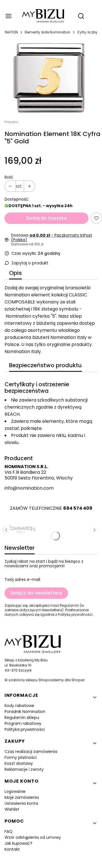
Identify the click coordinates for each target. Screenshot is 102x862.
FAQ (8, 831)
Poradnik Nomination (25, 711)
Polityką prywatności (75, 614)
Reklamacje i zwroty (24, 769)
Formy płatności (21, 757)
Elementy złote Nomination (47, 32)
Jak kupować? (18, 843)
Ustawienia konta (21, 803)
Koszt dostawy (19, 763)
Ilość (9, 177)
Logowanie (15, 791)
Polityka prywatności (25, 729)
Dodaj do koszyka (46, 218)
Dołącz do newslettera (36, 593)
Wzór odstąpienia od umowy (33, 837)
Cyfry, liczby (87, 32)
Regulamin (69, 605)
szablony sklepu (23, 680)
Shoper (78, 680)
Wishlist (12, 809)
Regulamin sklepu (22, 717)
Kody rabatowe (19, 705)
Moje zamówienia (22, 797)
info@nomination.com (29, 488)
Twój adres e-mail (22, 579)
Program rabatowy (23, 723)
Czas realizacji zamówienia (31, 751)
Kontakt (12, 849)
